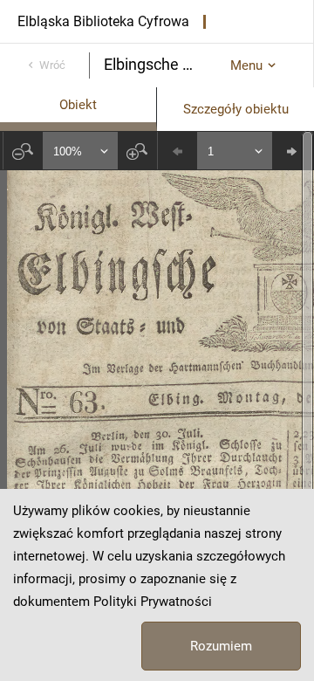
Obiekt (78, 105)
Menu (246, 65)
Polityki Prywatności (152, 601)
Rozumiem (221, 646)
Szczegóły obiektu (236, 109)
